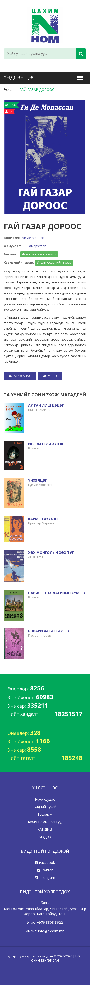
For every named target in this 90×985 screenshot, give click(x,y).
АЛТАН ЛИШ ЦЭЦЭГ (46, 405)
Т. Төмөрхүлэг (35, 246)
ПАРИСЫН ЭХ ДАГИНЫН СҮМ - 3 (56, 592)
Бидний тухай (45, 806)
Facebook (46, 862)
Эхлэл (9, 89)
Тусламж (45, 814)
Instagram (46, 877)
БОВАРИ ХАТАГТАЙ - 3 (48, 630)
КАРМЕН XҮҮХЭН (43, 518)
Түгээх (51, 376)
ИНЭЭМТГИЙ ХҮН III (45, 443)
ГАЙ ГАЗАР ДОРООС (37, 89)
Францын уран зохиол (39, 254)
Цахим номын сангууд (45, 821)
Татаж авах (21, 376)
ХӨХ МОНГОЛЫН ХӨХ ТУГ (51, 552)
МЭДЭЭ (45, 836)
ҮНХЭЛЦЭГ (37, 480)
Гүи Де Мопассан (34, 237)
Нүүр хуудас (45, 799)
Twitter (46, 870)
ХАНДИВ (45, 829)
